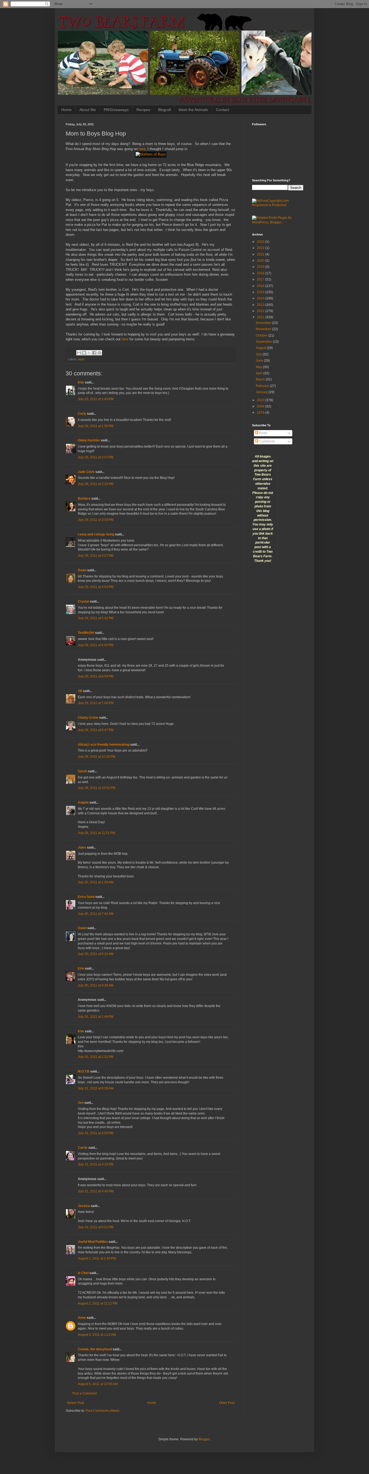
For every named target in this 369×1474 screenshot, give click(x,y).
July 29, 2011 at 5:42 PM (95, 618)
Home (66, 110)
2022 (261, 248)
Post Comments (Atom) (102, 1411)
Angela (83, 802)
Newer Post (75, 1403)
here (142, 149)
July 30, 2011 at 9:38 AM (95, 985)
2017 (261, 279)
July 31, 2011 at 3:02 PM (95, 1133)
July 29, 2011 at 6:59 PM (95, 676)
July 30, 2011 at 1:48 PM (95, 1017)
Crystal (83, 601)
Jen (80, 1103)
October (262, 335)
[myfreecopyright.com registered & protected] (277, 205)
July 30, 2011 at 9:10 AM (95, 954)
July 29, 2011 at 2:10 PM (95, 484)
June (260, 360)
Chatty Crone (88, 717)
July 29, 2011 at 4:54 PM (95, 587)
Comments (266, 441)
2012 (261, 311)
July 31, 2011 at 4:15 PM (95, 1164)
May (259, 367)
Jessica (84, 1206)
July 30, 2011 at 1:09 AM (95, 882)
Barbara (84, 498)
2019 (261, 267)
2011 (261, 317)
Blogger (204, 1439)
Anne (82, 1318)
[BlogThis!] (84, 352)
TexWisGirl (86, 633)
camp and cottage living (96, 534)
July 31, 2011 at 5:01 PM (95, 1227)
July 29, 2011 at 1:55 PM (95, 426)
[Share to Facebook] (94, 352)
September (264, 342)
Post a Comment (84, 1393)
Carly (82, 414)
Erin (81, 968)
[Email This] (79, 352)
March (261, 379)
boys (81, 359)
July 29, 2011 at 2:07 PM (95, 457)
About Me (87, 110)
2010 (261, 400)
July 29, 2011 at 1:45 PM (95, 399)
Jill (80, 691)
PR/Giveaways (116, 110)
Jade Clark (86, 472)
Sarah (82, 771)
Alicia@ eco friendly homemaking (103, 744)
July (259, 354)
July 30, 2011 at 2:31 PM (95, 1057)
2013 (261, 305)
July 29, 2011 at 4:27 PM (95, 556)
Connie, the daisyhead (95, 1349)
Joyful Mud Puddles (93, 1242)
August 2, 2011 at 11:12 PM (98, 1303)
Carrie (83, 1148)
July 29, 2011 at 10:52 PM (96, 788)
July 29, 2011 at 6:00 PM (95, 645)
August (261, 348)
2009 (261, 406)
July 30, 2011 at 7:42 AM (95, 914)
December (264, 323)
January (262, 392)
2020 (261, 260)
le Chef (83, 1273)
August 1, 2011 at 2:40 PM (97, 1258)
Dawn (82, 570)
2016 (261, 286)
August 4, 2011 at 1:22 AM (97, 1335)
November (264, 329)
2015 (261, 292)
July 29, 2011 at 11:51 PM (96, 833)
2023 (261, 242)
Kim (81, 382)
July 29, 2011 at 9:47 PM (95, 730)
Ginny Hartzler (89, 440)
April (259, 373)
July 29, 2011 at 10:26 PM (96, 757)
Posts (262, 433)
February (263, 386)
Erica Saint (86, 897)
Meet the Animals (193, 110)
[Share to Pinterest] (99, 352)
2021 (261, 254)
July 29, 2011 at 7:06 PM (95, 703)
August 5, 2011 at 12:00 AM (98, 1384)
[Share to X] (89, 352)
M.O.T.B (83, 1071)
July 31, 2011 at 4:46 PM (95, 1191)
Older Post (226, 1403)
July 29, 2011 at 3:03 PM (95, 520)
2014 (261, 298)
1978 (261, 412)
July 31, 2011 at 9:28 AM (95, 1088)
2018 (261, 273)
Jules (82, 847)
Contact (222, 110)
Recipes (143, 110)
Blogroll (164, 110)
